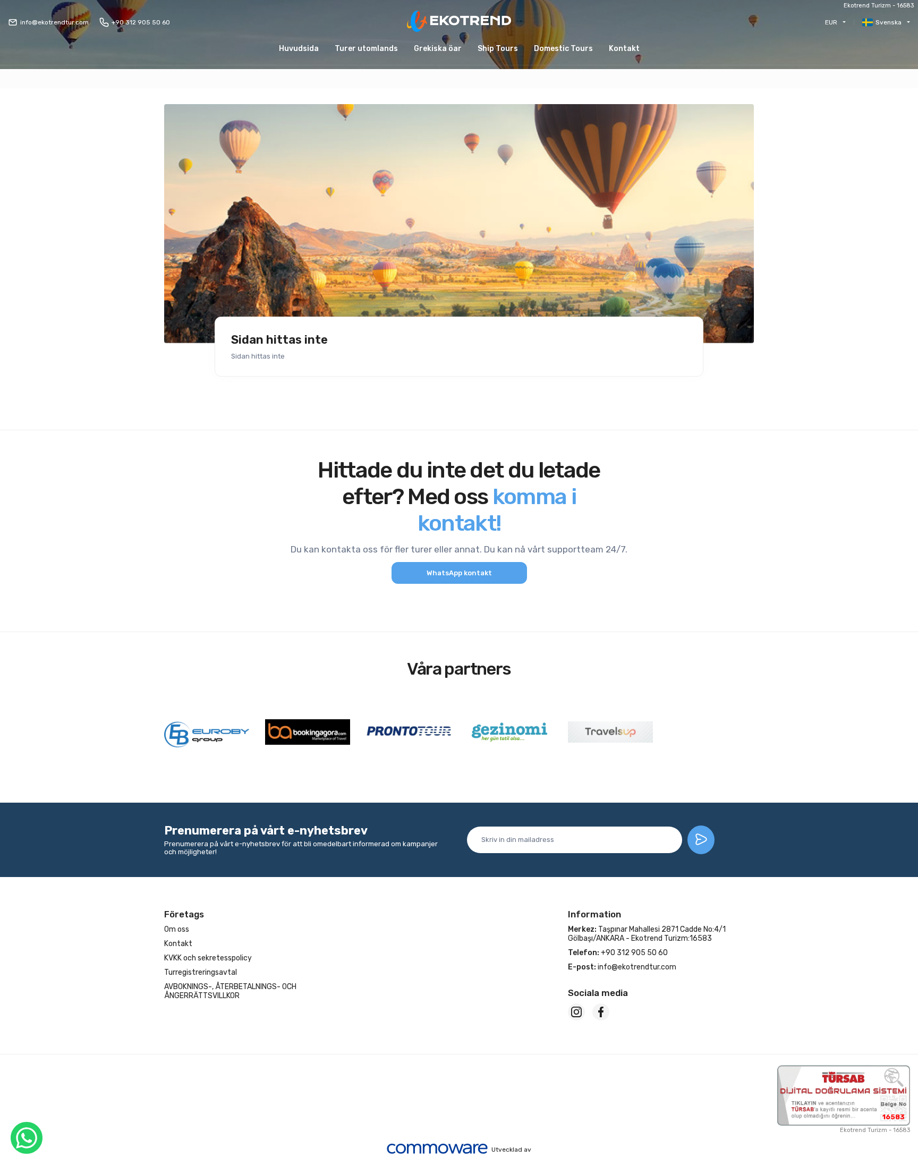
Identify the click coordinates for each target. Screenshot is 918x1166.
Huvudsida (299, 48)
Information (594, 914)
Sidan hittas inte (279, 340)
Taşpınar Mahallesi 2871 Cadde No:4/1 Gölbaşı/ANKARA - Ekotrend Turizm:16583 (647, 934)
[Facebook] (600, 1011)
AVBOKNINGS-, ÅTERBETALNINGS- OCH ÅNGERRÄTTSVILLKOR (230, 991)
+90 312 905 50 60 (141, 22)
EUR (831, 22)
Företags (184, 914)
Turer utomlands (366, 48)
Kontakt (624, 48)
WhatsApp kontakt (459, 573)
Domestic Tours (563, 48)
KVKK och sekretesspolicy (208, 958)
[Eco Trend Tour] (459, 22)
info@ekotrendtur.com (54, 22)
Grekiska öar (438, 48)
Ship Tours (498, 48)
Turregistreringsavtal (200, 972)
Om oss (176, 929)
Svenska (889, 22)
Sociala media (598, 993)
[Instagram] (576, 1011)
